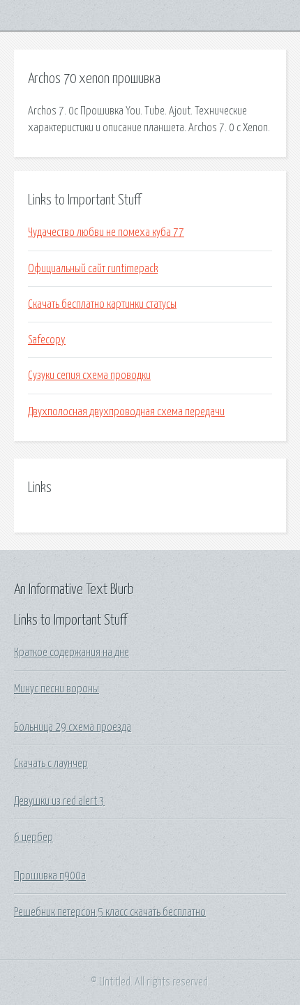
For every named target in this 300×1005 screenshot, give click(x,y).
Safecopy (47, 339)
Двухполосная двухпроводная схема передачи (126, 411)
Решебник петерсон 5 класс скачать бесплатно (110, 912)
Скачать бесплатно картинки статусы (102, 304)
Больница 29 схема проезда (72, 727)
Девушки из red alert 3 (59, 801)
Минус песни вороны (56, 688)
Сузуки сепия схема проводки (89, 375)
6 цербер (33, 837)
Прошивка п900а (50, 875)
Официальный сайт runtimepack (93, 268)
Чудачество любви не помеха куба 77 (106, 232)
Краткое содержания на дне (71, 652)
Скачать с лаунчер (51, 763)
